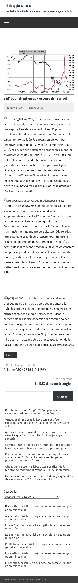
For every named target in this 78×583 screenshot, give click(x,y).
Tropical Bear (64, 344)
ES (6, 525)
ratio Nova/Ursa (28, 175)
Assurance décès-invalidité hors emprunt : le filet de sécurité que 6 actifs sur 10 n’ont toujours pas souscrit (38, 435)
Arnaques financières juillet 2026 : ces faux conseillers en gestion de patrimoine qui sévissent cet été (37, 423)
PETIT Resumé (14, 544)
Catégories (11, 491)
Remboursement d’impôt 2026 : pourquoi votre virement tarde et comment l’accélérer (35, 411)
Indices (10, 354)
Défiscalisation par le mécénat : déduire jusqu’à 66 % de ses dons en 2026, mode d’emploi (39, 477)
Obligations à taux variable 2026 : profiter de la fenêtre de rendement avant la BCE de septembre (37, 468)
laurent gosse (35, 107)
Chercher (63, 396)
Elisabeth (11, 553)
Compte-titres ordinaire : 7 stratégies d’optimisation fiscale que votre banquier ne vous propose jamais (38, 446)
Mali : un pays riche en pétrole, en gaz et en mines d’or (38, 507)
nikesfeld (11, 516)
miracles (9, 339)
